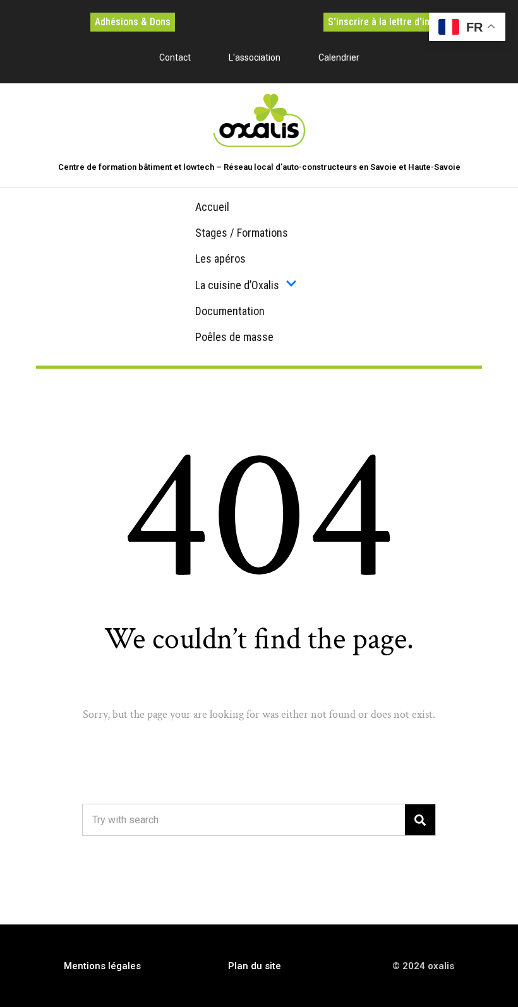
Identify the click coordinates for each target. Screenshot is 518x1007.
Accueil (212, 206)
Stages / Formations (241, 232)
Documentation (230, 311)
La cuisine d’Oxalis (237, 285)
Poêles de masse (234, 336)
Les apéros (220, 258)
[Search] (420, 819)
